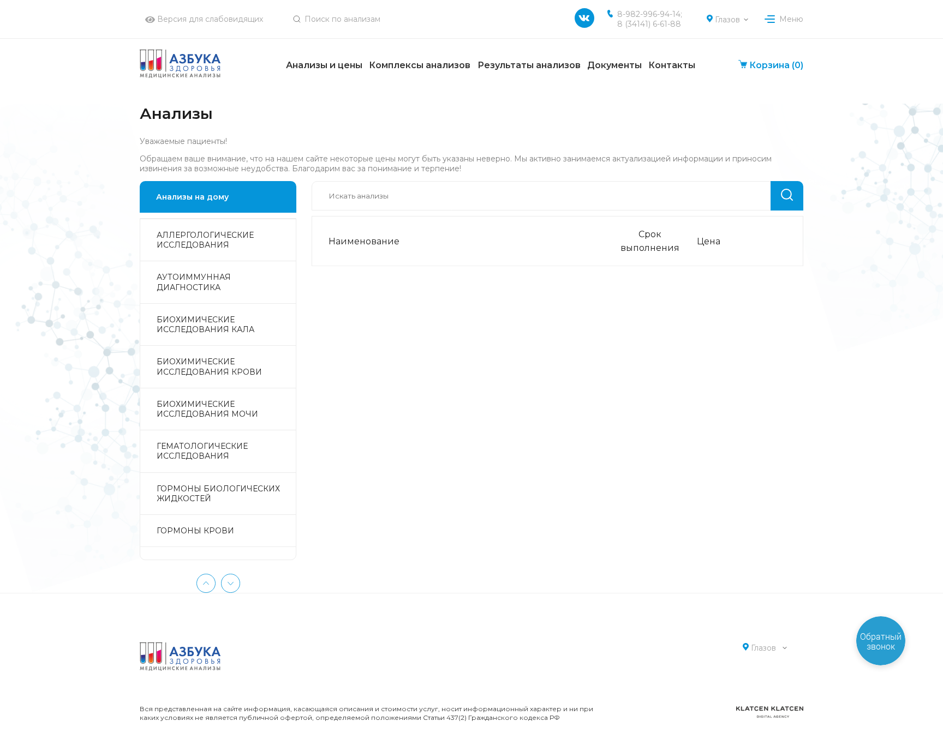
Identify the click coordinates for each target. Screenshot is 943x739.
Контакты (671, 65)
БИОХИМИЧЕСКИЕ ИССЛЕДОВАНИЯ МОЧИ (207, 409)
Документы (614, 65)
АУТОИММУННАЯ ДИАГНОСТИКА (194, 282)
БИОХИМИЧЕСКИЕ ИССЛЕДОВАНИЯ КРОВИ (209, 366)
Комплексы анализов (419, 65)
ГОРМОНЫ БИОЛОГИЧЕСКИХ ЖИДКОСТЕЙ (218, 493)
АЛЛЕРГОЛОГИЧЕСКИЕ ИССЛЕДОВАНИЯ (205, 240)
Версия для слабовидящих (209, 19)
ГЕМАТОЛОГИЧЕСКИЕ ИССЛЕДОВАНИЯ (202, 451)
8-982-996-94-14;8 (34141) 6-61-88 (649, 19)
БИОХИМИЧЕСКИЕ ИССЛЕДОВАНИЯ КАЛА (205, 324)
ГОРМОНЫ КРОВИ (195, 531)
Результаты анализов (529, 65)
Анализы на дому (192, 197)
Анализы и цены (324, 65)
